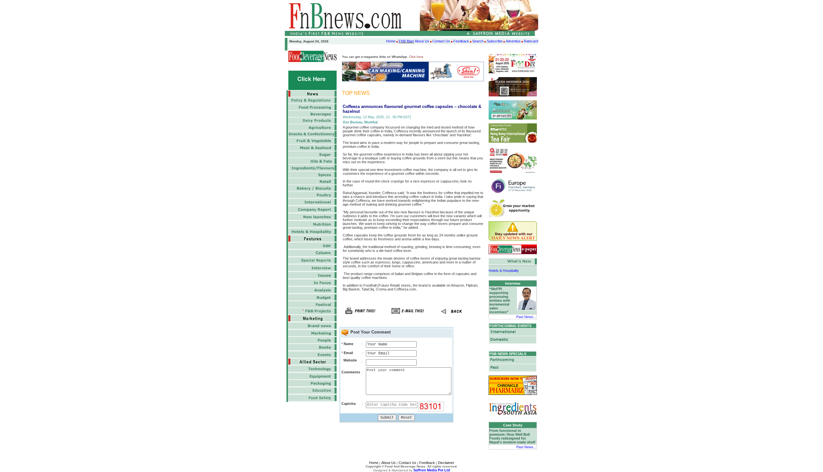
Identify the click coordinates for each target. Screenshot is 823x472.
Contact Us (441, 41)
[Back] (455, 316)
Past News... (526, 317)
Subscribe (494, 41)
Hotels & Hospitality (504, 268)
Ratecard (531, 41)
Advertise (513, 41)
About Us (422, 41)
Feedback (461, 41)
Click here (416, 56)
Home (390, 41)
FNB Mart (406, 41)
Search (478, 41)
